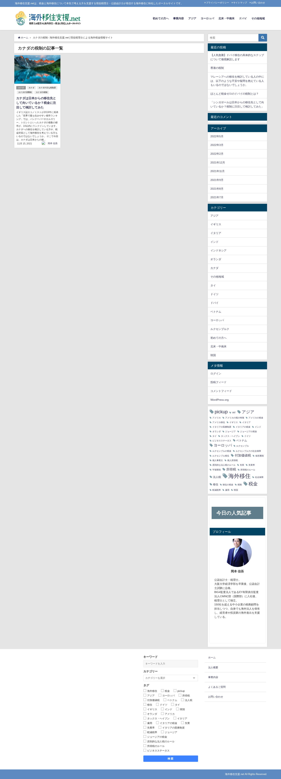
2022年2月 (216, 153)
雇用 (227, 490)
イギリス (215, 224)
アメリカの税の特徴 (234, 418)
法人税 (217, 477)
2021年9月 (216, 180)
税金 (253, 483)
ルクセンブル (242, 446)
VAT (234, 413)
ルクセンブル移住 (220, 456)
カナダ (21, 88)
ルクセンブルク (219, 329)
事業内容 (178, 18)
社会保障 (259, 477)
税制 (240, 485)
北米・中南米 (226, 18)
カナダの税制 (41, 92)
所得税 (231, 469)
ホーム (212, 657)
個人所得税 (232, 460)
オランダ (215, 259)
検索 (171, 758)
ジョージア (230, 432)
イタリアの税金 (243, 427)
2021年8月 (216, 188)
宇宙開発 (216, 470)
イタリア (215, 233)
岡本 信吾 (53, 143)
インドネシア (218, 250)
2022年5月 (216, 136)
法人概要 (213, 667)
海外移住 (239, 476)
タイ (213, 285)
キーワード (150, 656)
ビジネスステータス (221, 441)
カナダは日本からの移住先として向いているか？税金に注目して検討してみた (36, 103)
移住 (215, 484)
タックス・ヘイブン (230, 436)
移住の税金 (228, 485)
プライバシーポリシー (217, 3)
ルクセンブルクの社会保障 (248, 451)
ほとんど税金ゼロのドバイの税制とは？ (234, 93)
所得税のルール (247, 470)
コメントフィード (221, 391)
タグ (146, 685)
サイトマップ (240, 3)
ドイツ (214, 294)
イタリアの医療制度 (221, 427)
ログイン (215, 373)
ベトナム (215, 311)
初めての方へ (161, 18)
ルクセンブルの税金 (221, 451)
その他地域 (258, 18)
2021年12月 (217, 162)
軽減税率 (216, 490)
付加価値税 (243, 455)
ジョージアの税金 (248, 432)
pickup (221, 411)
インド (214, 241)
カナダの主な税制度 (47, 88)
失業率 (252, 465)
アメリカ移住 (218, 422)
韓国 (213, 355)
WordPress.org (219, 399)
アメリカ (216, 418)
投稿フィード (218, 382)
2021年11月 (217, 171)
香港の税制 (217, 68)
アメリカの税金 (256, 418)
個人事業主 (217, 460)
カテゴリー (150, 671)
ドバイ (243, 18)
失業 (242, 465)
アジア (192, 18)
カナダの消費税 (25, 92)
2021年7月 (216, 197)
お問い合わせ (258, 3)
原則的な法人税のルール (224, 465)
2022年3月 (216, 145)
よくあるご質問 (217, 687)
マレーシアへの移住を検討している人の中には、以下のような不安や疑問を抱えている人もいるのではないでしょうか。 (237, 80)
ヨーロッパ (207, 18)
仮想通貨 (259, 456)
